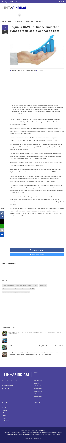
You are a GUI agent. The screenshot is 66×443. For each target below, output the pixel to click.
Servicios (34, 430)
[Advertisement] (37, 89)
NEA (4, 412)
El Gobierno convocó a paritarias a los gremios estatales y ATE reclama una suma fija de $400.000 (36, 346)
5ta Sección (38, 388)
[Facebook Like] (2, 213)
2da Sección (38, 380)
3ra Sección (38, 383)
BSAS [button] (9, 21)
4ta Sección (38, 386)
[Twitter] (60, 1)
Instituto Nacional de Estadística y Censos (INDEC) (17, 285)
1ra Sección (38, 378)
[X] (2, 221)
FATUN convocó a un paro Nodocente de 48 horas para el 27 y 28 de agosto (30, 339)
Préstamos (43, 285)
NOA (4, 415)
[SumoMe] (2, 234)
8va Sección (38, 396)
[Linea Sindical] (15, 7)
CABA (4, 407)
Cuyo (4, 418)
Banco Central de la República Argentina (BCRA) (16, 292)
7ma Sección (38, 394)
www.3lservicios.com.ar (33, 440)
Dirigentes (39, 21)
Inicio (4, 21)
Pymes (35, 285)
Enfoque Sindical (30, 70)
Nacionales (21, 70)
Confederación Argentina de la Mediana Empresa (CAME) (18, 289)
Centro (5, 410)
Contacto (42, 430)
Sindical (14, 70)
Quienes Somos (25, 430)
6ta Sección (38, 391)
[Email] (2, 230)
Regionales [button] (19, 21)
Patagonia (6, 420)
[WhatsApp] (2, 226)
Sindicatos (30, 21)
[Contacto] (63, 1)
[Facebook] (56, 1)
